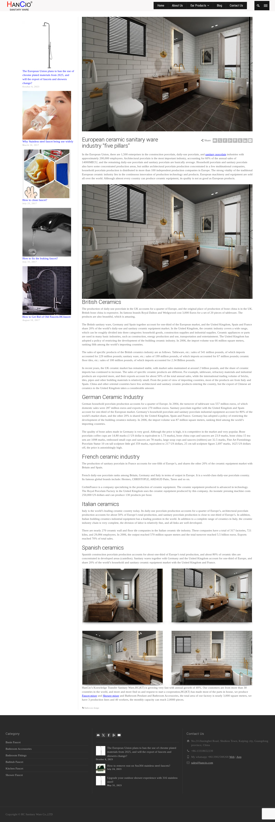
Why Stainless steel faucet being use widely (47, 141)
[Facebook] (225, 140)
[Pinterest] (235, 140)
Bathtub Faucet (14, 761)
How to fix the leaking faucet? (40, 258)
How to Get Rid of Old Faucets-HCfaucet (46, 316)
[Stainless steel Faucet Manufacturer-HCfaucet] (19, 5)
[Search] (258, 5)
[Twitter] (220, 140)
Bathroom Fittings (16, 755)
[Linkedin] (245, 140)
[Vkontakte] (250, 140)
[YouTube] (119, 735)
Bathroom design (91, 708)
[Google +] (230, 140)
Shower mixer (111, 695)
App (239, 756)
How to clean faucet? (34, 200)
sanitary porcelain (215, 154)
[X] (103, 735)
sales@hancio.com (202, 762)
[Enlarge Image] (167, 74)
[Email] (215, 140)
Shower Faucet (14, 775)
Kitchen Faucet (14, 768)
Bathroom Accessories (19, 748)
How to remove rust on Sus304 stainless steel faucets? (138, 765)
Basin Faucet (13, 742)
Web (232, 756)
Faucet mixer (89, 695)
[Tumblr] (240, 140)
